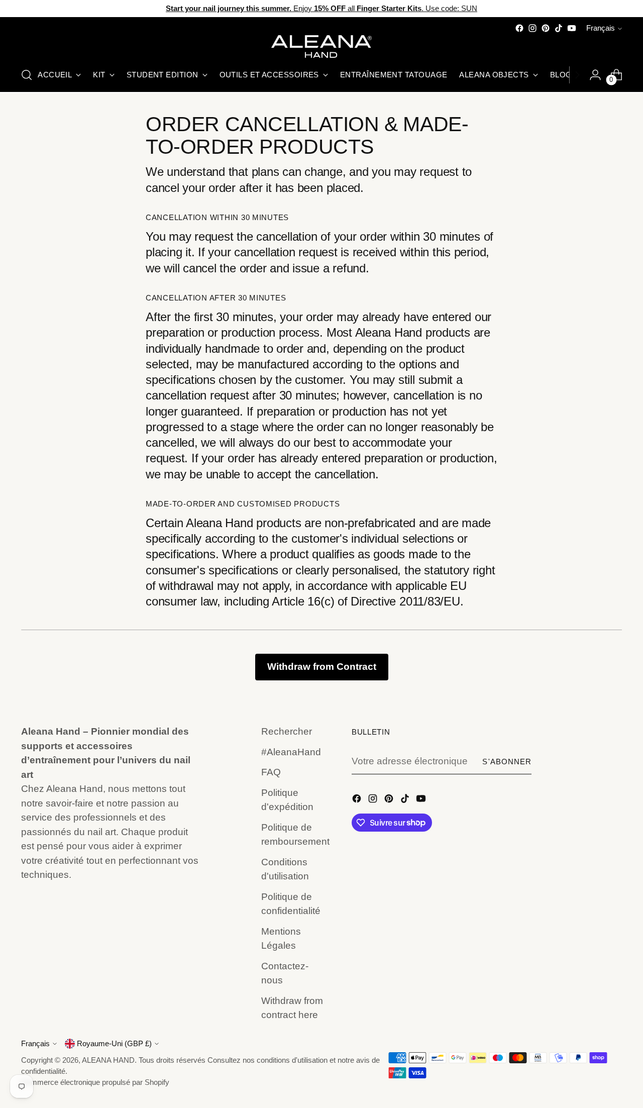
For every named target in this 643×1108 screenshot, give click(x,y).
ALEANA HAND (108, 1060)
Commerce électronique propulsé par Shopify (95, 1082)
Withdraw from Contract (321, 666)
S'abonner (506, 762)
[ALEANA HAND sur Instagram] (532, 28)
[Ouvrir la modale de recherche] (27, 75)
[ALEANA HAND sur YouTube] (571, 28)
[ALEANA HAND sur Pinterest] (545, 28)
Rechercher (286, 731)
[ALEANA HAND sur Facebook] (519, 28)
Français (600, 28)
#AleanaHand (291, 752)
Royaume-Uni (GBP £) (114, 1044)
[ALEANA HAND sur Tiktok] (558, 28)
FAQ (271, 772)
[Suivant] (577, 75)
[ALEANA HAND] (321, 46)
